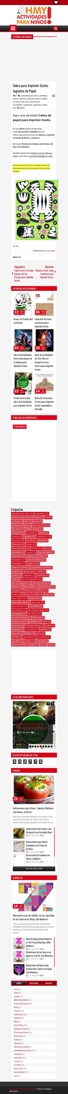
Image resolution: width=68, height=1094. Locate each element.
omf (21, 598)
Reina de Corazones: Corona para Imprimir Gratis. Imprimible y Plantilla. (32, 723)
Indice (19, 983)
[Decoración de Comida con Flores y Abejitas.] (19, 859)
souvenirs (37, 105)
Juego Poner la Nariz (40, 567)
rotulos (39, 633)
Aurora (36, 521)
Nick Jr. (48, 595)
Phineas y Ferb (18, 622)
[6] (41, 746)
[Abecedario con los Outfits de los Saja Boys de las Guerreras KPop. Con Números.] (34, 897)
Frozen (29, 552)
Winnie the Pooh (19, 645)
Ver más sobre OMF (34, 869)
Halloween (16, 560)
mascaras (16, 591)
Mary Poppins (46, 587)
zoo (14, 108)
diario (42, 541)
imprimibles (17, 564)
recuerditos (17, 105)
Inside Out (32, 564)
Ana (47, 517)
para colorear (17, 606)
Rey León (16, 633)
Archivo (48, 983)
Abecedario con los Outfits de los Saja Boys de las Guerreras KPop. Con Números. (34, 917)
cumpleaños (42, 537)
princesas (16, 625)
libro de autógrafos (20, 583)
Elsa (46, 548)
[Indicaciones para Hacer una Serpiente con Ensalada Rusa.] (19, 833)
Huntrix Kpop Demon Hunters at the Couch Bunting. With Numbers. (39, 942)
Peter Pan (37, 618)
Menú (13, 28)
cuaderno (28, 537)
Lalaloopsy (41, 575)
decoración (17, 541)
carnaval (30, 533)
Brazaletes (16, 529)
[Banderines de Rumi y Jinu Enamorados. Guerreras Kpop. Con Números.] (19, 969)
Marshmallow (29, 587)
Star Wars (16, 641)
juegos (15, 571)
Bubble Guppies (33, 529)
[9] (49, 746)
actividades (40, 514)
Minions (41, 591)
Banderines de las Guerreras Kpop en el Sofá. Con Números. (39, 953)
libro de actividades (29, 579)
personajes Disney (20, 618)
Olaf (13, 598)
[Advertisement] (34, 61)
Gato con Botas (44, 552)
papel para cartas (19, 602)
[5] (38, 746)
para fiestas (35, 102)
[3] (33, 746)
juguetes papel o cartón (37, 99)
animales (43, 96)
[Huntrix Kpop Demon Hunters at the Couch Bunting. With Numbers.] (19, 943)
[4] (35, 746)
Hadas (41, 556)
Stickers (28, 641)
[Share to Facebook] (22, 295)
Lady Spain (50, 251)
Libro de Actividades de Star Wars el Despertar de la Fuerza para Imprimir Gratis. (44, 362)
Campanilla (17, 533)
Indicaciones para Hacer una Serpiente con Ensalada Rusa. (39, 830)
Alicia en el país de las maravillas (26, 517)
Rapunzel (16, 629)
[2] (30, 746)
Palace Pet (33, 598)
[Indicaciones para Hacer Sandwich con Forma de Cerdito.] (19, 846)
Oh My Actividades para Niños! (22, 1089)
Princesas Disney (32, 625)
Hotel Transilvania (35, 560)
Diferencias (17, 544)
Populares (34, 983)
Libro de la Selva (40, 583)
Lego (14, 579)
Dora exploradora (19, 548)
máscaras (29, 591)
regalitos (44, 629)
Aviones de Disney (20, 525)
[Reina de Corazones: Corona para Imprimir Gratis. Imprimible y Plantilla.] (44, 383)
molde (14, 595)
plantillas (33, 622)
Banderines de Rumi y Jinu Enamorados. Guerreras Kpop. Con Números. (39, 969)
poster (44, 622)
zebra (44, 105)
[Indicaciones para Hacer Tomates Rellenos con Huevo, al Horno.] (34, 789)
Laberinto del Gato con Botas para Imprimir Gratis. (34, 36)
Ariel (26, 521)
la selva (16, 102)
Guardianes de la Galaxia (23, 556)
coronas (15, 537)
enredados (16, 552)
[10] (51, 746)
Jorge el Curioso (19, 567)
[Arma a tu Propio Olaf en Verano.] (23, 305)
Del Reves (30, 541)
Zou (50, 645)
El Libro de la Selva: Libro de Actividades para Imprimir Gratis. (23, 401)
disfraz (29, 544)
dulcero (23, 99)
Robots (28, 633)
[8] (46, 746)
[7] (43, 746)
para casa (24, 102)
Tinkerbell (41, 641)
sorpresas (27, 105)
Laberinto (27, 575)
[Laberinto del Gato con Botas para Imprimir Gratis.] (44, 305)
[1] (27, 746)
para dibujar (34, 606)
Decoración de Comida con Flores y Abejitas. (38, 856)
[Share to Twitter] (26, 295)
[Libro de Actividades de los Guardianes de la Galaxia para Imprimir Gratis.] (23, 340)
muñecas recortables (31, 595)
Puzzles (48, 625)
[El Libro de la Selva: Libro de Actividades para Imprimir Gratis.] (23, 383)
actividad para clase (29, 96)
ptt (17, 246)
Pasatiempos (17, 614)
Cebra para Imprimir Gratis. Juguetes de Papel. (31, 88)
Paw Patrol (32, 614)
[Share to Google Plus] (29, 295)
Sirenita (15, 637)
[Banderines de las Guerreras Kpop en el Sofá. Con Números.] (19, 956)
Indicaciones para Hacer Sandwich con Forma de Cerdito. (37, 845)
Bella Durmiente (40, 525)
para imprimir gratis (36, 610)
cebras (16, 99)
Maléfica (15, 587)
